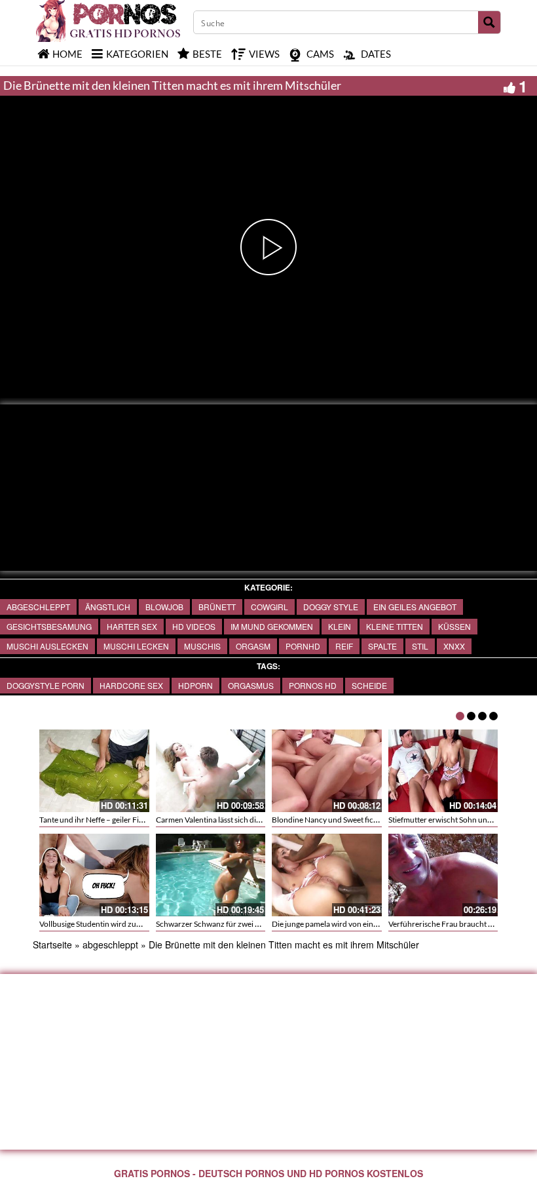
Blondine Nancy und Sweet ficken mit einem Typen (357, 820)
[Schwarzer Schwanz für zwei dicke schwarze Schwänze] (211, 875)
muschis (202, 646)
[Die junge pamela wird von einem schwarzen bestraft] (327, 875)
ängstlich (107, 606)
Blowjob (164, 606)
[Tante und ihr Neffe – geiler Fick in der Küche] (94, 771)
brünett (217, 606)
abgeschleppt (38, 606)
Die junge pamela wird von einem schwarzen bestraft (361, 924)
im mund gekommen (272, 626)
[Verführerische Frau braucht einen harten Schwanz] (443, 875)
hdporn (195, 685)
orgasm (253, 646)
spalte (382, 646)
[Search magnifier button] (489, 22)
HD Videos (193, 626)
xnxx (454, 646)
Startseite (52, 944)
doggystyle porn (45, 685)
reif (344, 646)
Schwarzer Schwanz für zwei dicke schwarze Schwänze (249, 924)
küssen (454, 626)
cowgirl (269, 606)
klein (339, 626)
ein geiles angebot (414, 606)
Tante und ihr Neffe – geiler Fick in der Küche (115, 820)
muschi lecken (136, 646)
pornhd (303, 646)
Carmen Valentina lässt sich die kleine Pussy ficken (240, 820)
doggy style (330, 606)
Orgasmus (251, 685)
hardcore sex (131, 685)
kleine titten (394, 626)
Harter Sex (132, 626)
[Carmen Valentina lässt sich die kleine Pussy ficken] (211, 771)
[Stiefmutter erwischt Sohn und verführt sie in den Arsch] (443, 771)
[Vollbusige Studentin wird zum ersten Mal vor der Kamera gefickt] (94, 875)
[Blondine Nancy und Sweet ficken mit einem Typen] (327, 771)
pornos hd (313, 685)
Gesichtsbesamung (49, 626)
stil (420, 646)
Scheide (369, 685)
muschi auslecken (47, 646)
